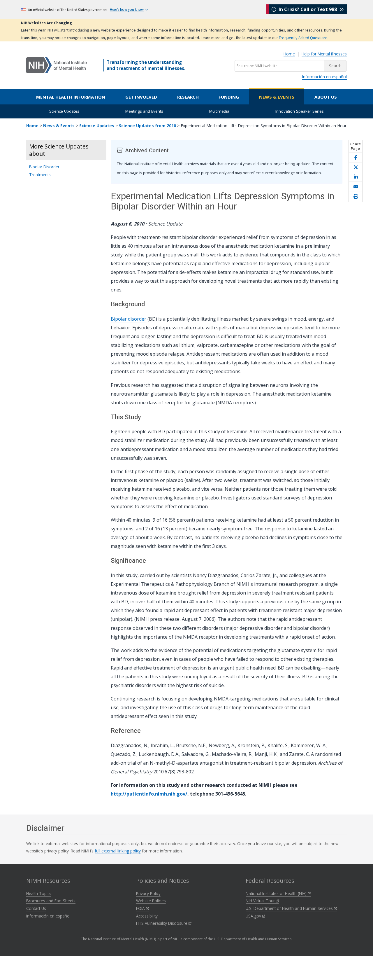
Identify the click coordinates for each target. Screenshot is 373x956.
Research (188, 97)
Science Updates (64, 111)
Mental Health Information (70, 97)
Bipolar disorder (128, 319)
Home (289, 54)
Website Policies (151, 900)
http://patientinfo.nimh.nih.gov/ (149, 794)
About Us (325, 97)
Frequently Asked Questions (303, 37)
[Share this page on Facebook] (355, 157)
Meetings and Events (144, 111)
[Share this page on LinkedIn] (355, 177)
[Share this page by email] (355, 186)
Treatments (40, 174)
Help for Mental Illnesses (324, 54)
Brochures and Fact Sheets (50, 900)
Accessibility (147, 916)
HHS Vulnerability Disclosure (162, 923)
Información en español (324, 76)
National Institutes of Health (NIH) (277, 893)
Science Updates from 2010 (147, 125)
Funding (229, 97)
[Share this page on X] (355, 167)
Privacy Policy (148, 893)
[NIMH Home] (56, 65)
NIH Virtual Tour (261, 900)
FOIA (141, 908)
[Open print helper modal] (355, 196)
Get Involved (141, 97)
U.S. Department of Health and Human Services (290, 908)
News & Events (276, 97)
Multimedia (219, 111)
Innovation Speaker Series (299, 111)
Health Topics (38, 893)
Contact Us (36, 908)
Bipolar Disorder (44, 166)
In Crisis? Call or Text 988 (307, 9)
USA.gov (254, 916)
